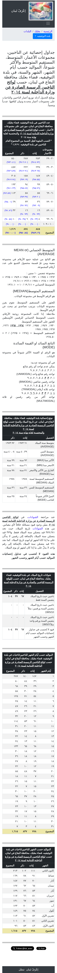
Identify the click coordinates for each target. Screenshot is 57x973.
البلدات (27, 31)
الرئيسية (47, 31)
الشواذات (33, 517)
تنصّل (21, 969)
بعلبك (37, 31)
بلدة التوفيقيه (43, 36)
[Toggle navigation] (48, 23)
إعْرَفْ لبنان (18, 10)
